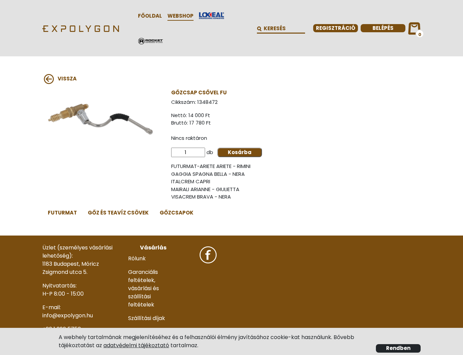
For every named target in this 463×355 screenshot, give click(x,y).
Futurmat (62, 212)
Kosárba (239, 152)
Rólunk (137, 258)
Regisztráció (335, 28)
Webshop (180, 15)
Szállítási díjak (146, 318)
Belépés (383, 28)
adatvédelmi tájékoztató (136, 345)
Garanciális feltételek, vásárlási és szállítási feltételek (143, 288)
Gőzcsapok (177, 212)
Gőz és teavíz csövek (118, 212)
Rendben (398, 348)
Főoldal (150, 15)
